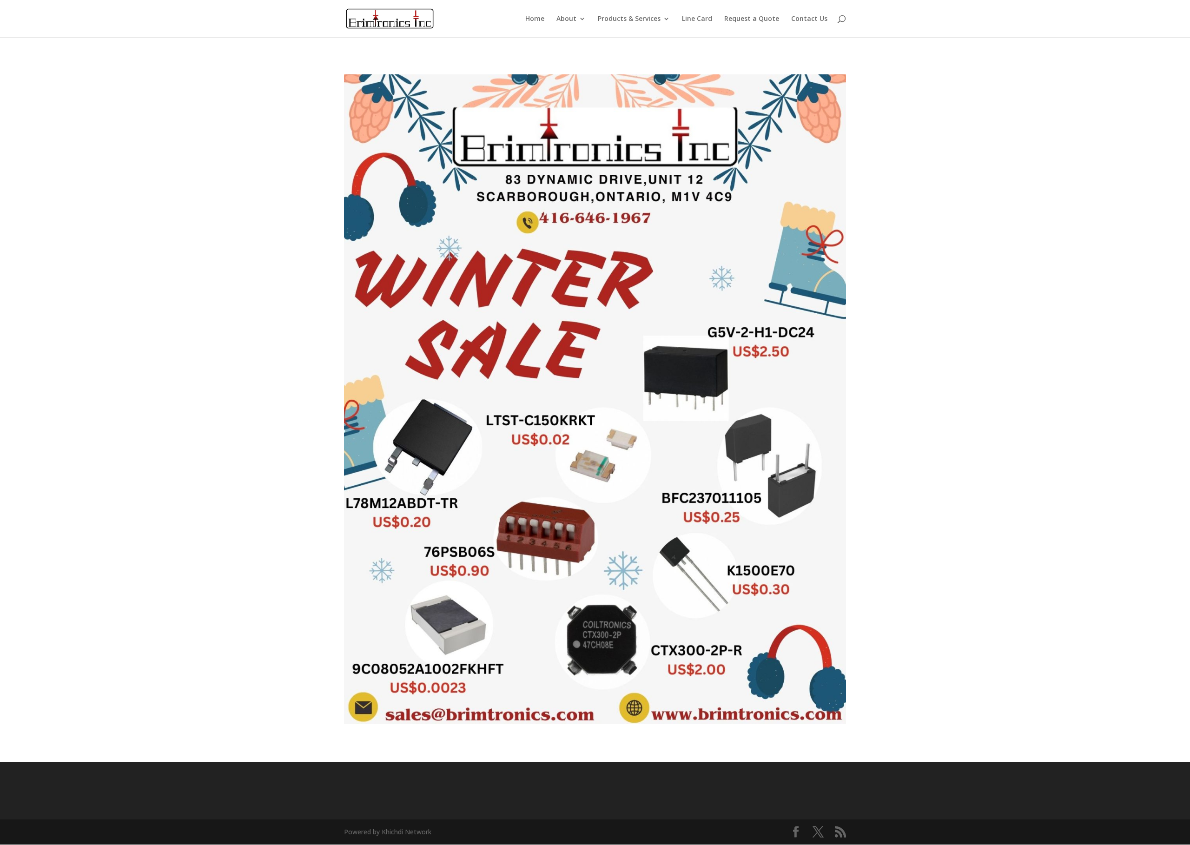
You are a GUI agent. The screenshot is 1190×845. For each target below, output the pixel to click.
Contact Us (809, 19)
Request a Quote (751, 19)
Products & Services (629, 19)
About (566, 19)
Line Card (697, 19)
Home (534, 19)
